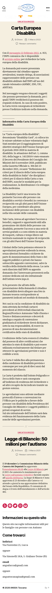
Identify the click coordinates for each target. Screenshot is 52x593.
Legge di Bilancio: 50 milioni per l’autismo (26, 441)
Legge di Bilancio (35, 469)
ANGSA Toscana (18, 587)
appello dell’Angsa (14, 478)
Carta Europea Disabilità (26, 30)
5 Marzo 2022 (34, 39)
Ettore (19, 39)
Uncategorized (26, 22)
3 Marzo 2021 (34, 450)
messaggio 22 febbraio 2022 (24, 53)
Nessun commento (27, 43)
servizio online (13, 59)
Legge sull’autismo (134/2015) (19, 475)
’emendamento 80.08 (13, 469)
